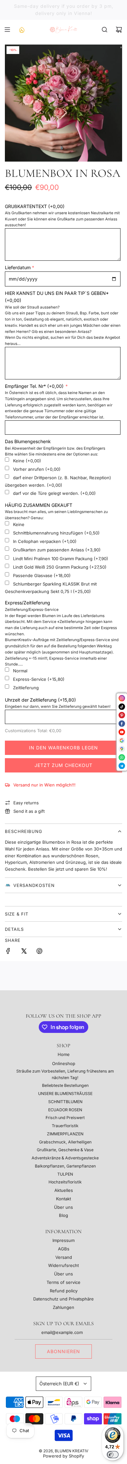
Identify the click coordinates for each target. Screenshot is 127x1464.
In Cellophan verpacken (45, 541)
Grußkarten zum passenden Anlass (57, 549)
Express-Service (38, 679)
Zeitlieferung (26, 688)
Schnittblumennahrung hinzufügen (56, 532)
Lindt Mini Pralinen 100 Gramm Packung (60, 558)
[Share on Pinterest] (39, 952)
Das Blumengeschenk (28, 441)
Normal (20, 670)
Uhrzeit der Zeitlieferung (40, 700)
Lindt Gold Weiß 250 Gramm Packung (59, 567)
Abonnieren (63, 1351)
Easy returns (26, 802)
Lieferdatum (18, 267)
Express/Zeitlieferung (27, 602)
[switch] (113, 1454)
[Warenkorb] (119, 29)
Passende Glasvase (42, 575)
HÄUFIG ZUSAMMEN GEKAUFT (38, 505)
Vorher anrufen (37, 469)
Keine (27, 460)
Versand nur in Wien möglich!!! (44, 784)
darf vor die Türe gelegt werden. (54, 493)
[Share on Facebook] (8, 952)
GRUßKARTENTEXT (34, 206)
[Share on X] (24, 952)
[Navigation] (7, 29)
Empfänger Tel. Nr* (34, 386)
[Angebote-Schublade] (21, 29)
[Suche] (104, 29)
